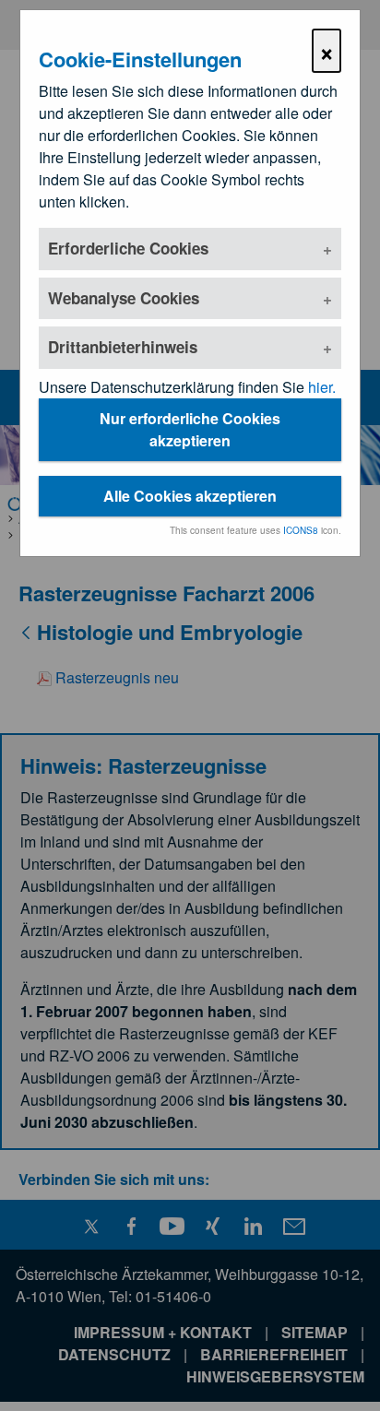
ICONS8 (300, 530)
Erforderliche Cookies (128, 248)
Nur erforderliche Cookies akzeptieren (190, 429)
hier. (322, 386)
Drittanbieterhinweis (122, 347)
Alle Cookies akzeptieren (190, 495)
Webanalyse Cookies (123, 298)
